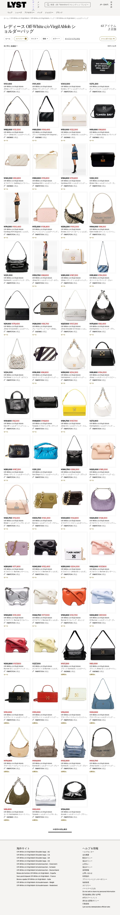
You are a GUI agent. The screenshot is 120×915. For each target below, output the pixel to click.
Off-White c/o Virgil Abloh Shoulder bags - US (33, 861)
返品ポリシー (87, 861)
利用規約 (85, 876)
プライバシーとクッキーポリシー (94, 879)
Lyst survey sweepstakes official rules (96, 907)
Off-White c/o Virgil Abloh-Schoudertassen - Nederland (37, 885)
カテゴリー (86, 885)
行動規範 (85, 904)
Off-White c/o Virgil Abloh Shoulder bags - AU (33, 852)
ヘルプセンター (88, 852)
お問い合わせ (87, 873)
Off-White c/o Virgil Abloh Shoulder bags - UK (33, 858)
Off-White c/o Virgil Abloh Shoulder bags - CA (33, 855)
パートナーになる (89, 888)
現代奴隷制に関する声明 (91, 894)
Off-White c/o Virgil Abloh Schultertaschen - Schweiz (36, 867)
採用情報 (85, 870)
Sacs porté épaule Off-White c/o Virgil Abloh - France (36, 876)
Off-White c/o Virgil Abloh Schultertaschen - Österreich (37, 864)
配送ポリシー (87, 858)
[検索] (48, 4)
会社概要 (85, 855)
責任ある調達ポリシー (90, 901)
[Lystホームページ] (17, 5)
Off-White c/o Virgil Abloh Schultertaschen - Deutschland (38, 870)
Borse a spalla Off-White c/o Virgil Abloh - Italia (34, 879)
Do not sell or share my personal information (98, 891)
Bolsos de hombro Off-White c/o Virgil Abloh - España (36, 873)
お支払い (85, 864)
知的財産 (85, 882)
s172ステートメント (89, 898)
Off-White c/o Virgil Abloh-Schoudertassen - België (35, 882)
